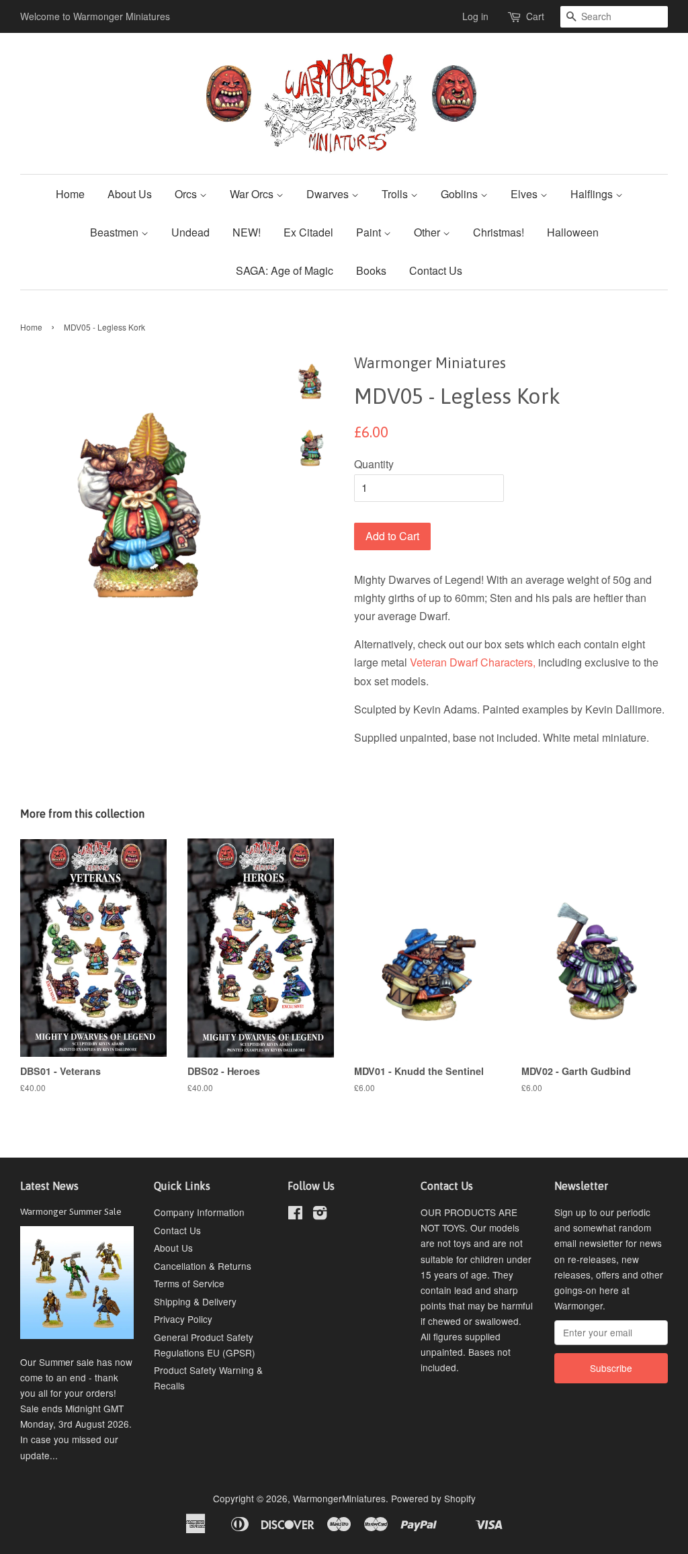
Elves (525, 194)
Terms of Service (189, 1283)
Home (70, 194)
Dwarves (328, 194)
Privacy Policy (183, 1319)
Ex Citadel (308, 232)
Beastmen (115, 232)
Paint (370, 232)
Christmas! (498, 232)
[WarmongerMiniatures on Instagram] (319, 1214)
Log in (475, 16)
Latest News (49, 1186)
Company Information (199, 1212)
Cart (535, 16)
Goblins (460, 194)
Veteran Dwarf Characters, (472, 662)
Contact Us (435, 270)
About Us (130, 194)
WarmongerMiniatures (339, 1498)
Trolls (396, 194)
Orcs (187, 194)
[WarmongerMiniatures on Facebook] (295, 1214)
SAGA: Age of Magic (284, 270)
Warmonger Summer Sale (71, 1211)
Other (428, 232)
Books (371, 270)
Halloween (573, 232)
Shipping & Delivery (195, 1301)
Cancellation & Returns (202, 1265)
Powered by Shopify (433, 1498)
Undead (190, 232)
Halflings (592, 194)
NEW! (246, 232)
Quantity (374, 464)
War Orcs (253, 194)
